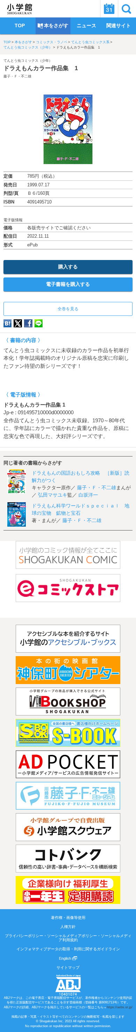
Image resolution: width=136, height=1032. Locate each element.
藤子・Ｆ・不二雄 (17, 76)
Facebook (28, 323)
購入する (68, 266)
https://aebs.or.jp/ (120, 1007)
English (65, 958)
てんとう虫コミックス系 (90, 42)
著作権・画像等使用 (68, 917)
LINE (39, 323)
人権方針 (68, 927)
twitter (18, 323)
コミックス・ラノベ (51, 42)
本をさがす (23, 42)
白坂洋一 (88, 495)
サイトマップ (68, 967)
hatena (7, 323)
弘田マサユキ (52, 495)
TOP (7, 42)
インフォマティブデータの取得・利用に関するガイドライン (68, 949)
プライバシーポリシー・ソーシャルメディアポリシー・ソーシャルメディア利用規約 (68, 938)
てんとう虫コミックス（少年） (27, 47)
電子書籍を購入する (68, 284)
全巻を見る (68, 308)
